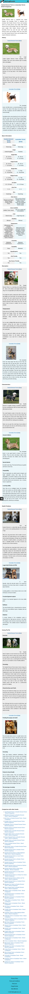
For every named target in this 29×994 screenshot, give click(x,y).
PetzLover (14, 983)
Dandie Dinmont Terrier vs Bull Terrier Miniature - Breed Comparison (14, 869)
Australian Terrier (13, 89)
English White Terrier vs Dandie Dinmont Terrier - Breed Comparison (14, 834)
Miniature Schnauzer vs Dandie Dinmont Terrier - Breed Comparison (14, 815)
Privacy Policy (14, 978)
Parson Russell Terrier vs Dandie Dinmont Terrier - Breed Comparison (15, 837)
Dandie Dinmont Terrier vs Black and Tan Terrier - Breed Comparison (14, 878)
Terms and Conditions (14, 981)
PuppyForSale (14, 986)
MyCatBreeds (14, 988)
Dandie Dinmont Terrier (13, 40)
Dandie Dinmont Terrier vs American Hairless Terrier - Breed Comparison (15, 866)
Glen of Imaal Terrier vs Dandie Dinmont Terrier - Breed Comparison (14, 888)
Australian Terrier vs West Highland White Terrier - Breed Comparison (15, 913)
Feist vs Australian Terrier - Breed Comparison (16, 941)
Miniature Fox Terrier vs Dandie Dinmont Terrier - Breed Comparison (14, 885)
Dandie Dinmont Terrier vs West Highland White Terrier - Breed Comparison (15, 853)
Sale (20, 40)
